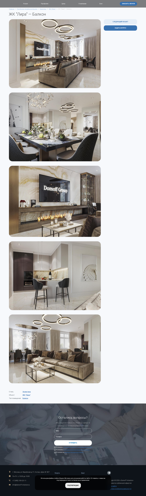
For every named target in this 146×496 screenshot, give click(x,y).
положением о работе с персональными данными (78, 447)
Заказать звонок (128, 3)
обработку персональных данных (73, 452)
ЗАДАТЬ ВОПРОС (120, 28)
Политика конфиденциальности (119, 489)
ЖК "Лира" (26, 395)
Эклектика (27, 392)
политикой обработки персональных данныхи (77, 449)
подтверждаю (73, 485)
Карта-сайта (112, 486)
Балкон (25, 398)
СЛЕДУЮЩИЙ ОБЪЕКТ (120, 22)
